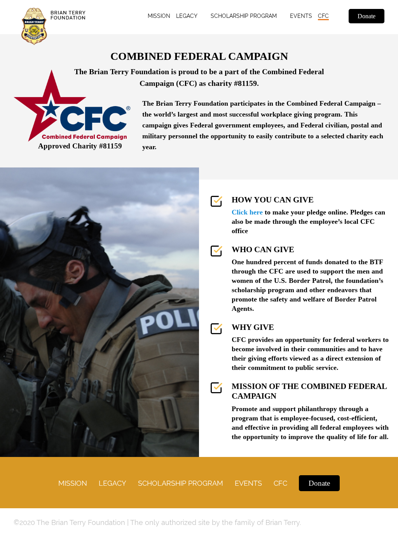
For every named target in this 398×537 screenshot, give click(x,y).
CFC (323, 16)
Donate (366, 16)
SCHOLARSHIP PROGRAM (244, 16)
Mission (159, 16)
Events (301, 16)
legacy (186, 16)
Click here (247, 212)
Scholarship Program (180, 483)
